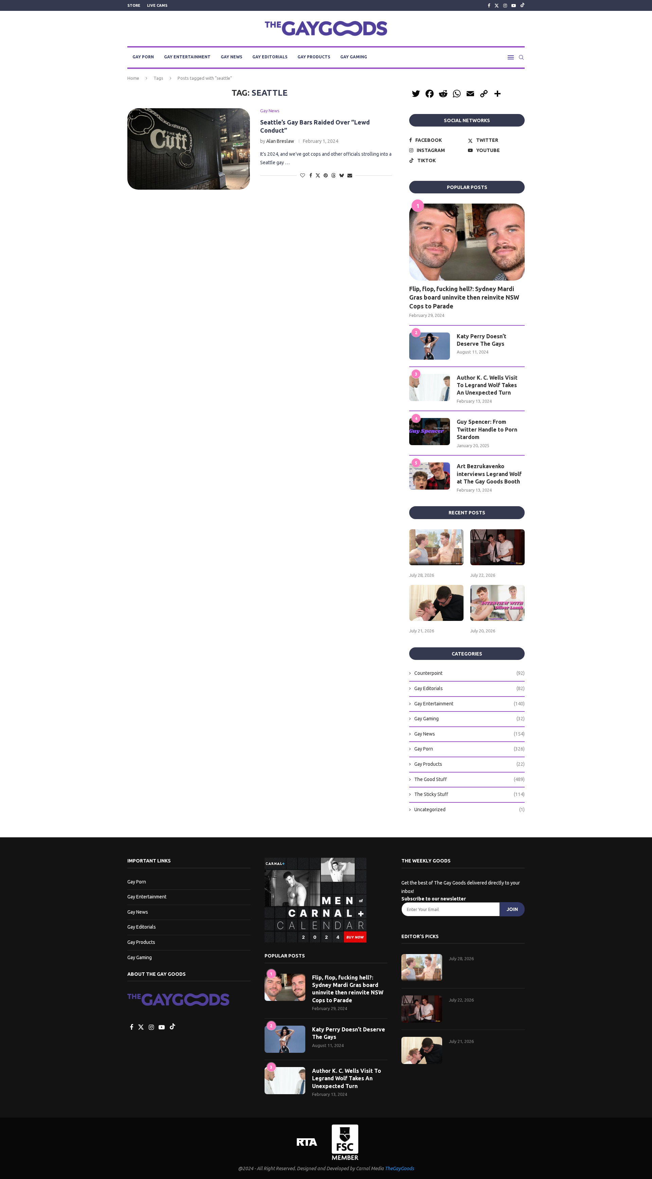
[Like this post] (302, 175)
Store (133, 5)
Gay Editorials (269, 57)
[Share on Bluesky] (341, 175)
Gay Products (313, 57)
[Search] (521, 57)
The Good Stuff (469, 779)
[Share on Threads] (333, 175)
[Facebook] (489, 5)
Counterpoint (469, 673)
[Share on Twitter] (317, 175)
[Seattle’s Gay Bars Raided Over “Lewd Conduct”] (188, 149)
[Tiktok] (522, 5)
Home (133, 78)
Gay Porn (143, 57)
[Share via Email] (349, 175)
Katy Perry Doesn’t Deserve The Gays (481, 340)
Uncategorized (469, 809)
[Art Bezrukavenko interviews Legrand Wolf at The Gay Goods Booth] (429, 476)
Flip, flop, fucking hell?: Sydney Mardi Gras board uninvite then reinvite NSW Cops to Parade (464, 297)
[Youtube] (513, 5)
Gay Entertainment (187, 57)
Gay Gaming (353, 57)
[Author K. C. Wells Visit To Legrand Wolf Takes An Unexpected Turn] (429, 387)
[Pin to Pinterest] (326, 175)
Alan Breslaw (280, 141)
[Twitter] (496, 5)
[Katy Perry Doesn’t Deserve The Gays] (429, 346)
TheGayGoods (399, 1168)
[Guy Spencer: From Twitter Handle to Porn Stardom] (429, 431)
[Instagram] (505, 5)
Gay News (231, 57)
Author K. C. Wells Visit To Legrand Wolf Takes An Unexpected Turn (487, 385)
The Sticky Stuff (469, 794)
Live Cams (157, 5)
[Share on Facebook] (310, 175)
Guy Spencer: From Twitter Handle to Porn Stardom (487, 429)
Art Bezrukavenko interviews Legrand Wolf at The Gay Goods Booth (489, 473)
